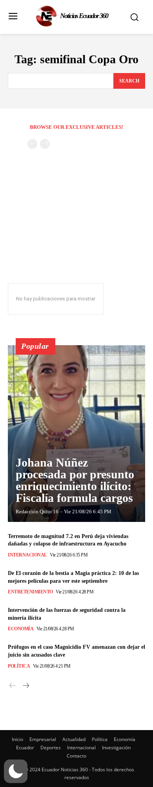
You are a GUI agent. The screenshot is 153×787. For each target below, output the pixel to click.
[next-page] (25, 686)
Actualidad (74, 739)
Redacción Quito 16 (37, 511)
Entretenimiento (30, 592)
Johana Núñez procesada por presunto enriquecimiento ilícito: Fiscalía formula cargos (75, 480)
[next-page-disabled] (45, 144)
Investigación (116, 747)
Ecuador (25, 747)
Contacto (76, 755)
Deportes (50, 747)
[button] (15, 771)
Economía (20, 628)
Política (19, 666)
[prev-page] (32, 144)
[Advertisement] (76, 227)
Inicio (17, 739)
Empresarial (42, 739)
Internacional (27, 555)
